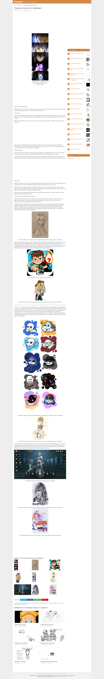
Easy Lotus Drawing (74, 108)
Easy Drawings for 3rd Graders (77, 139)
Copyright (48, 673)
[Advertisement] (40, 22)
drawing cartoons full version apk (46, 603)
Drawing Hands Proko (75, 88)
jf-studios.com (17, 307)
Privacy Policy (63, 673)
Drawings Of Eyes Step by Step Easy (49, 661)
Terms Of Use (53, 673)
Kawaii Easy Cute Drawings (76, 98)
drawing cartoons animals (21, 603)
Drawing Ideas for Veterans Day (48, 643)
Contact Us (44, 673)
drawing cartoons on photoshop (20, 604)
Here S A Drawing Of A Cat (76, 58)
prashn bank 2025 (62, 676)
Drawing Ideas (32, 1)
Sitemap (39, 673)
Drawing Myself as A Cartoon (47, 624)
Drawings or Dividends (75, 134)
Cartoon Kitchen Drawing (20, 624)
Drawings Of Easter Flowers (76, 83)
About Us (58, 673)
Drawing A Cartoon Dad (20, 661)
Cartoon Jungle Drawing (75, 113)
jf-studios (18, 1)
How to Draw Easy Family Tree (77, 124)
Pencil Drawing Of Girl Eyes (76, 119)
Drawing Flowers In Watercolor (77, 93)
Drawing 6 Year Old (74, 149)
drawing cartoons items (58, 603)
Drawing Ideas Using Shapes (21, 643)
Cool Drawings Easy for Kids (76, 53)
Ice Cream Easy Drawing (76, 103)
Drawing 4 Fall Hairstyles (76, 144)
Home (26, 1)
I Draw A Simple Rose (75, 63)
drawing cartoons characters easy (33, 603)
